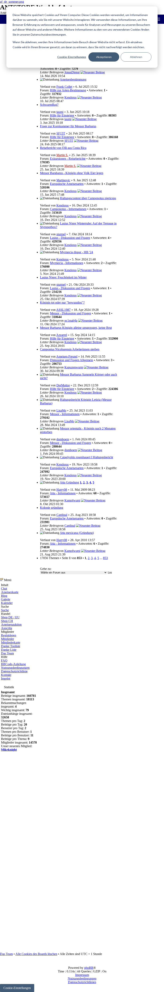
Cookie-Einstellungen (71, 57)
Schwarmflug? (49, 104)
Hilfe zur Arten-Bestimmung (68, 90)
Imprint (5, 678)
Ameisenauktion (11, 624)
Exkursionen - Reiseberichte (68, 158)
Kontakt (6, 675)
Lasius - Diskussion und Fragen (70, 237)
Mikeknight (9, 749)
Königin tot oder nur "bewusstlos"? (62, 302)
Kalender (7, 603)
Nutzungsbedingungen (15, 667)
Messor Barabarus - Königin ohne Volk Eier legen (71, 173)
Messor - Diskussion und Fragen (70, 313)
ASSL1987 (63, 309)
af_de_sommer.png (12, 1)
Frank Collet (64, 86)
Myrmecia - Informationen (66, 263)
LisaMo (61, 410)
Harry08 (61, 489)
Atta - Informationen (63, 493)
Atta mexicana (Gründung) (77, 532)
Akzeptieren (104, 57)
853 (105, 558)
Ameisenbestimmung (73, 79)
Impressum (82, 975)
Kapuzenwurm (73, 367)
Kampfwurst (72, 500)
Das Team (7, 653)
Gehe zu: (45, 568)
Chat (4, 588)
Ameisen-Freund (66, 356)
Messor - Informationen (65, 414)
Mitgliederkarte (10, 642)
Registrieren (8, 635)
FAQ (4, 660)
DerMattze (63, 385)
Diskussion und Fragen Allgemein (71, 360)
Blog (4, 595)
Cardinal (61, 514)
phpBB (88, 967)
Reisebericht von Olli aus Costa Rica (63, 148)
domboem (62, 439)
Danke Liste (8, 649)
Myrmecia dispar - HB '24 (76, 252)
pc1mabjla (70, 320)
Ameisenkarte (9, 592)
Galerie (5, 599)
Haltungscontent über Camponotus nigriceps (88, 198)
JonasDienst (72, 72)
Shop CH (7, 621)
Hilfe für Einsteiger (62, 115)
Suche (5, 610)
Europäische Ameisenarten (67, 183)
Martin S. (62, 155)
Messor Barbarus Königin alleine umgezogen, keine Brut (76, 327)
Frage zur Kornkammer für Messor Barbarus (68, 126)
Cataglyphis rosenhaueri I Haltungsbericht (86, 457)
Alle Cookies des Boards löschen (36, 954)
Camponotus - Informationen (68, 209)
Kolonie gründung (51, 507)
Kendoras (70, 97)
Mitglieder (7, 639)
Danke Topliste (10, 646)
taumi (59, 112)
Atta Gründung (69, 482)
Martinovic (63, 180)
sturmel (61, 234)
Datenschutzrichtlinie (14, 671)
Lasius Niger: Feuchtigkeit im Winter (63, 277)
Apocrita (6, 628)
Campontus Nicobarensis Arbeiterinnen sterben (69, 349)
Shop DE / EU (10, 617)
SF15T (60, 133)
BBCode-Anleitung (13, 664)
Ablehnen (136, 57)
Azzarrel (61, 335)
